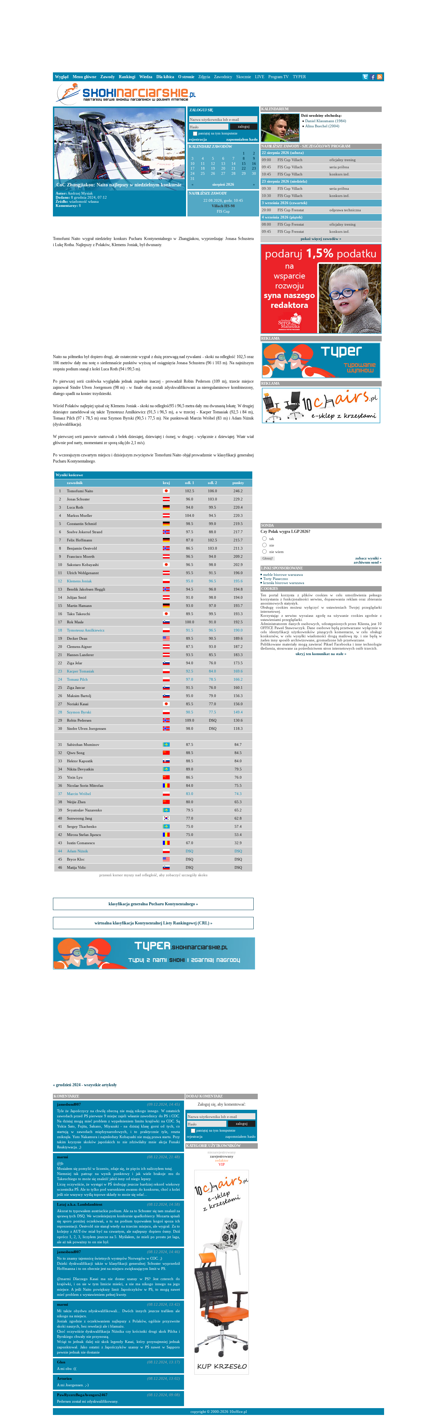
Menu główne (84, 76)
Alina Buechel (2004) (322, 126)
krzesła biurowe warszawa (283, 583)
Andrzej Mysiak (80, 193)
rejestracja (198, 139)
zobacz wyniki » (368, 558)
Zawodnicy (223, 76)
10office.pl (238, 1411)
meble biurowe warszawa (283, 574)
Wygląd (62, 76)
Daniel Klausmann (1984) (325, 121)
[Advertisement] (218, 35)
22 (244, 168)
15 (244, 164)
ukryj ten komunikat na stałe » (321, 654)
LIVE (259, 76)
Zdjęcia (204, 76)
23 (254, 168)
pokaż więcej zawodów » (321, 239)
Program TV (278, 76)
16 (254, 164)
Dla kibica (165, 76)
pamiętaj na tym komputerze (217, 133)
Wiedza (145, 76)
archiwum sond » (368, 562)
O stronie (186, 76)
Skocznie (243, 76)
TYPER (299, 76)
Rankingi (127, 76)
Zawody (107, 76)
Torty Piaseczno (275, 579)
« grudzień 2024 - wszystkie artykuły (85, 1084)
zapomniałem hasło (242, 139)
